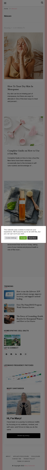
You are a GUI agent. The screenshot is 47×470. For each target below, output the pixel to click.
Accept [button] (23, 238)
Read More (32, 238)
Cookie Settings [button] (11, 238)
